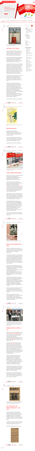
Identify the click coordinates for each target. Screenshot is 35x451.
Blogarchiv (26, 43)
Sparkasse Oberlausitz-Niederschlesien (29, 65)
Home (3, 20)
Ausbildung (27, 48)
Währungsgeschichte (29, 70)
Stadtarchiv (27, 67)
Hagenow (13, 339)
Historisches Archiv (24, 20)
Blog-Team (26, 40)
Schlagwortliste (27, 45)
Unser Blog (7, 20)
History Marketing (20, 150)
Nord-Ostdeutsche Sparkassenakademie (29, 58)
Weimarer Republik (28, 69)
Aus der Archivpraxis (13, 222)
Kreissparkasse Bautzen (29, 53)
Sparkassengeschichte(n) (29, 29)
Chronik (3, 21)
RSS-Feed (26, 44)
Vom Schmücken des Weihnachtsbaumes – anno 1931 (13, 407)
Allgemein (12, 106)
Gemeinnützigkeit (28, 52)
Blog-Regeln (30, 20)
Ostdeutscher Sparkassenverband (15, 20)
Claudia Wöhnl (8, 25)
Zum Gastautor (28, 38)
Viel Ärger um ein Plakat (12, 48)
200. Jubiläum (13, 343)
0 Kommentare (19, 25)
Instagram (33, 2)
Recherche (27, 60)
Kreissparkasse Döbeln (29, 55)
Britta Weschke (28, 35)
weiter (1, 11)
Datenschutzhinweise (28, 42)
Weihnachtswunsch (11, 128)
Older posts (2, 447)
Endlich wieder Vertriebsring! (13, 173)
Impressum (26, 41)
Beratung (27, 50)
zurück (34, 11)
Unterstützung (28, 68)
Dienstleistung (28, 51)
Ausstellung (27, 49)
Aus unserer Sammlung (14, 25)
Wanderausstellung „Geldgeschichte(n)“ (14, 333)
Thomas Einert (28, 37)
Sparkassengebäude (28, 66)
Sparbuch (27, 61)
